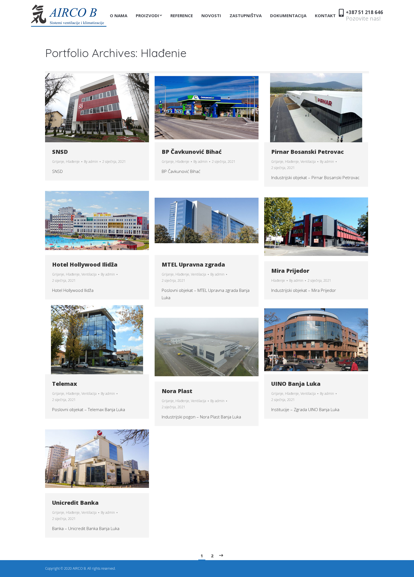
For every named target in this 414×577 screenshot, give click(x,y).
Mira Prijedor (290, 270)
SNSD (60, 151)
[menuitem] (118, 15)
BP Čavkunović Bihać (192, 151)
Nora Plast (177, 391)
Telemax (64, 383)
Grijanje (58, 161)
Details (105, 108)
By (91, 161)
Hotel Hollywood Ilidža (84, 264)
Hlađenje (73, 161)
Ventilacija (308, 161)
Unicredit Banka (75, 502)
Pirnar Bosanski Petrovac (307, 151)
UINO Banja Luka (295, 383)
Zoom (89, 108)
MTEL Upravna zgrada (193, 264)
